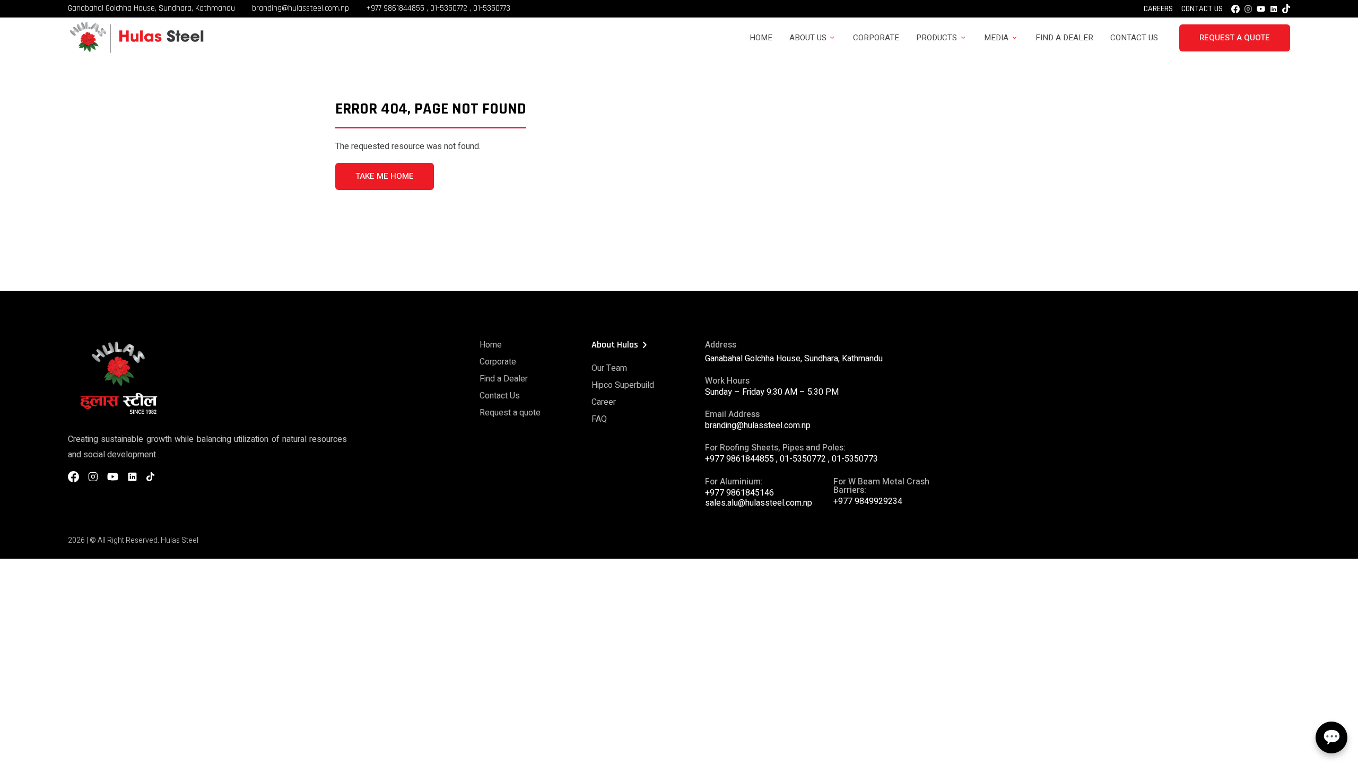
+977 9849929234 (867, 501)
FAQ (599, 419)
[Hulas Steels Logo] (136, 51)
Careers (1158, 9)
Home (761, 38)
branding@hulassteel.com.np (300, 8)
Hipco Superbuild (622, 385)
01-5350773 (491, 8)
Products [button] (936, 38)
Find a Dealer (1064, 38)
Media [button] (996, 38)
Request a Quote (1234, 38)
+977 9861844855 (395, 8)
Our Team (609, 368)
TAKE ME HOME (384, 176)
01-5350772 (448, 8)
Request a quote (510, 412)
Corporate (876, 38)
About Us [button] (807, 38)
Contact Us (1202, 9)
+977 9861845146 (739, 493)
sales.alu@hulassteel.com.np (758, 503)
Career (603, 402)
